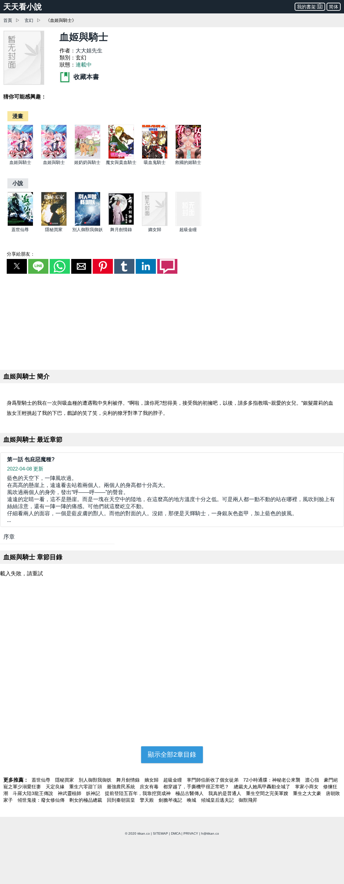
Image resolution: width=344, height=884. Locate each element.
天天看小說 (22, 6)
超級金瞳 (188, 229)
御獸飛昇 (248, 800)
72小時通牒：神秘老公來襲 (272, 780)
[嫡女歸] (155, 224)
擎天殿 (147, 800)
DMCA (175, 833)
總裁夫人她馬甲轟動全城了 (263, 786)
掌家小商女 (307, 786)
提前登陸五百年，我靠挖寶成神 (138, 793)
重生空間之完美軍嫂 (268, 793)
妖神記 (93, 793)
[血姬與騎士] (20, 157)
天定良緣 (56, 786)
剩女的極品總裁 (86, 800)
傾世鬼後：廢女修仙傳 (41, 800)
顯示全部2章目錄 (172, 754)
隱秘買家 (53, 229)
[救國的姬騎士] (188, 157)
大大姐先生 (89, 50)
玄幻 (29, 20)
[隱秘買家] (54, 224)
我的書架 (306, 6)
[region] (172, 320)
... (171, 499)
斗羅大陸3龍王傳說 (33, 793)
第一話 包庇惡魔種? (31, 459)
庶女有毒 (150, 786)
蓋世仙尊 (20, 229)
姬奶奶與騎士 (87, 162)
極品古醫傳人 (190, 793)
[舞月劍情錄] (121, 224)
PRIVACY (190, 833)
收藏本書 (85, 76)
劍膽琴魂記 (171, 800)
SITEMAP (160, 833)
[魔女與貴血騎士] (121, 157)
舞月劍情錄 (121, 229)
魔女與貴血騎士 (121, 162)
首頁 (7, 20)
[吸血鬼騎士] (155, 157)
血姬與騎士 (20, 162)
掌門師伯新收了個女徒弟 (213, 780)
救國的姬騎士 (188, 162)
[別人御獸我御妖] (87, 224)
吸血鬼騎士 (155, 162)
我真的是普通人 (225, 793)
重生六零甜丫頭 (86, 786)
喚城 (192, 800)
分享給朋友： (21, 254)
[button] (17, 266)
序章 (9, 537)
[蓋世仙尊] (20, 224)
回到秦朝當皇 (121, 800)
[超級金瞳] (188, 224)
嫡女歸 (154, 229)
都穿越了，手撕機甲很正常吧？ (196, 786)
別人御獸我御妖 (87, 229)
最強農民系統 (121, 786)
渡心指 (312, 780)
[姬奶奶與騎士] (87, 157)
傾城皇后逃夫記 (218, 800)
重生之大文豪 (307, 793)
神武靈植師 (70, 793)
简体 (333, 6)
